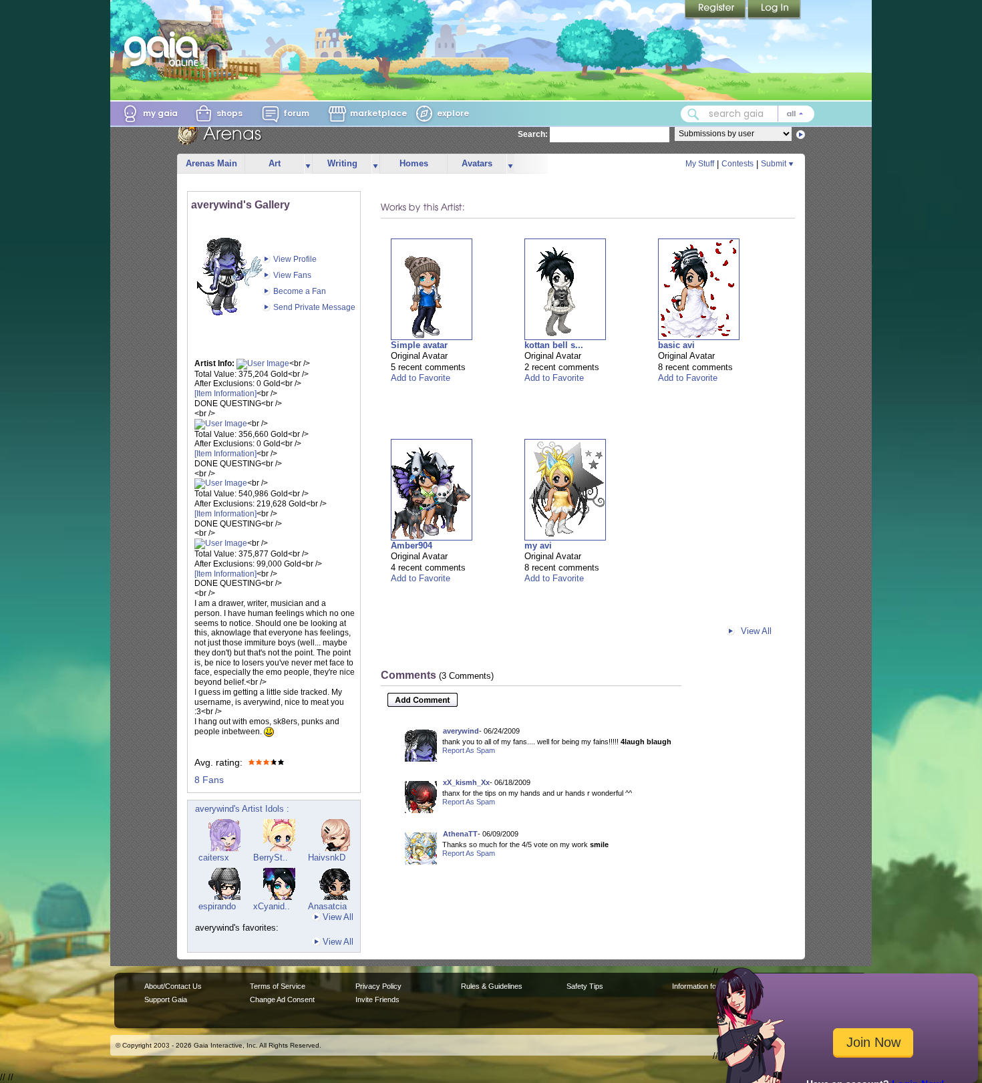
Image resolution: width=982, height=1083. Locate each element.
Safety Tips (584, 986)
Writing (342, 163)
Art (275, 163)
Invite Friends (377, 999)
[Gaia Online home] (164, 48)
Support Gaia (165, 999)
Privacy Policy (378, 986)
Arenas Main (211, 163)
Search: (533, 134)
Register (716, 10)
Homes (413, 163)
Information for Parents (709, 986)
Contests (737, 163)
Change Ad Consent (282, 999)
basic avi (676, 345)
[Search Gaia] (693, 114)
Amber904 (411, 545)
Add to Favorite (420, 378)
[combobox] (747, 114)
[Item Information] (225, 393)
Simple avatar (419, 345)
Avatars (477, 163)
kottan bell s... (553, 345)
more (308, 164)
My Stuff (699, 163)
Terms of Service (277, 986)
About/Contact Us (173, 986)
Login (774, 10)
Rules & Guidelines (491, 986)
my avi (538, 545)
